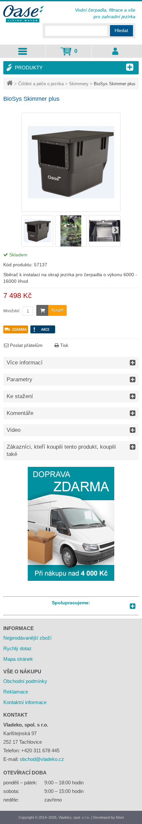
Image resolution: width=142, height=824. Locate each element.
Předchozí (27, 230)
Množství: (11, 311)
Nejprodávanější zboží (27, 638)
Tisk (63, 345)
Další (115, 230)
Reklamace (15, 691)
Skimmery (79, 83)
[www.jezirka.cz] (24, 14)
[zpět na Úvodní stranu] (10, 83)
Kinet (120, 817)
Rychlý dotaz (17, 648)
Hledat (121, 30)
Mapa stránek (18, 659)
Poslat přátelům (26, 345)
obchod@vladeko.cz (42, 759)
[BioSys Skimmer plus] (37, 245)
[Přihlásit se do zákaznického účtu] (115, 51)
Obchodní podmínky (25, 681)
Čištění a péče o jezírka (41, 83)
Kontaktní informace (25, 702)
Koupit (58, 310)
